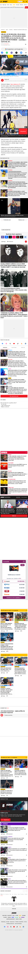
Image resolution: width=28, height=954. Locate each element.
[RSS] (22, 343)
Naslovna (3, 29)
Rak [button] (10, 894)
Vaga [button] (19, 894)
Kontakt (7, 921)
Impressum (12, 921)
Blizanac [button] (7, 894)
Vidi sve (14, 515)
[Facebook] (6, 237)
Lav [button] (12, 894)
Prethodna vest (7, 219)
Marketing (3, 921)
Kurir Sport (6, 43)
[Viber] (2, 237)
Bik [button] (4, 894)
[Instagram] (14, 237)
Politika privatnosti (10, 923)
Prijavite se (6, 819)
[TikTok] (21, 237)
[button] (26, 44)
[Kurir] (4, 2)
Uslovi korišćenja (18, 923)
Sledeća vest (21, 219)
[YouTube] (17, 237)
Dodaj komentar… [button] (8, 715)
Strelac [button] (25, 894)
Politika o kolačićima (19, 921)
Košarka (11, 29)
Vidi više (14, 908)
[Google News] (25, 237)
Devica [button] (15, 894)
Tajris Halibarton (14, 84)
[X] (10, 237)
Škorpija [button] (22, 894)
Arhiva (25, 921)
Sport (7, 29)
